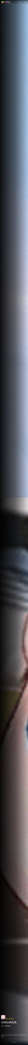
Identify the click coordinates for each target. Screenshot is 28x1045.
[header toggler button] (26, 2)
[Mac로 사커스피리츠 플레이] (14, 1030)
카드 (2, 1026)
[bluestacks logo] (5, 2)
